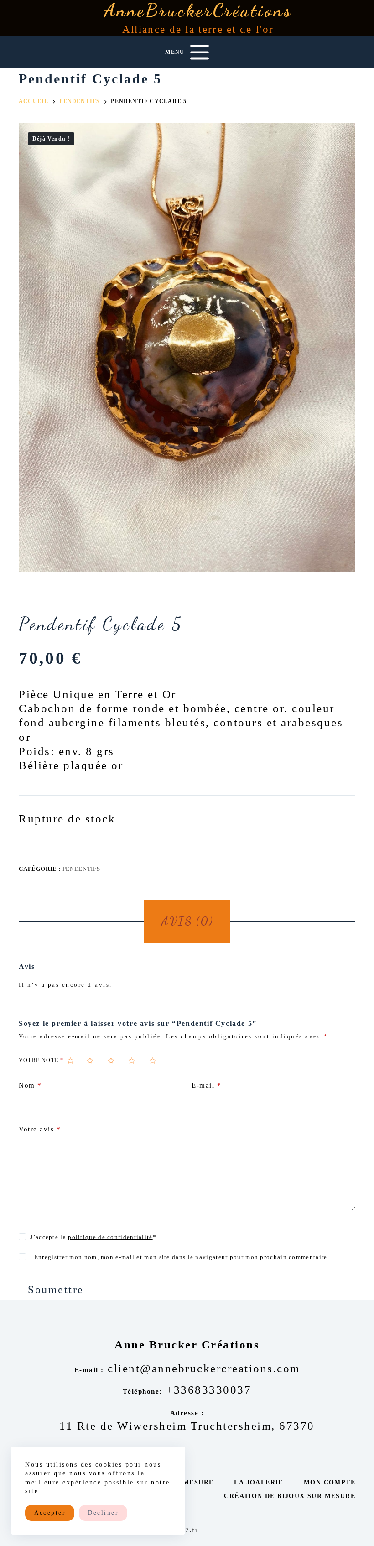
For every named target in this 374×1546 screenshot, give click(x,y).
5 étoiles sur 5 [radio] (157, 1060)
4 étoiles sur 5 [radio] (136, 1060)
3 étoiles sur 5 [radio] (116, 1060)
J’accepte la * (93, 1237)
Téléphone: (142, 1391)
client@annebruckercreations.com (204, 1368)
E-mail (206, 1085)
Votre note (41, 1060)
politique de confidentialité (110, 1237)
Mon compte (329, 1482)
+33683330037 (208, 1390)
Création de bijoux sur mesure (289, 1496)
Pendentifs (81, 868)
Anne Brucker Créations (187, 1344)
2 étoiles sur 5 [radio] (95, 1060)
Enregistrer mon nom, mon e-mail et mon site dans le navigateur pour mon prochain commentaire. (181, 1257)
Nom (30, 1085)
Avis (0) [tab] (187, 921)
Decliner (103, 1512)
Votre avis (40, 1129)
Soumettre (56, 1290)
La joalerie (258, 1482)
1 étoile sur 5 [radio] (75, 1060)
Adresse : (187, 1412)
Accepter (49, 1512)
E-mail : (89, 1370)
